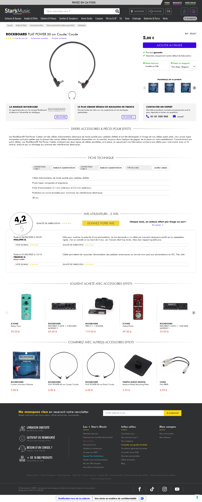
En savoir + (158, 225)
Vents (165, 18)
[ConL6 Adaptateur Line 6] (185, 87)
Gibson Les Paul (33, 475)
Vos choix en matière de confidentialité (115, 498)
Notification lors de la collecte (74, 498)
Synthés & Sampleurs (69, 18)
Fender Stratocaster (48, 475)
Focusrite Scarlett (116, 475)
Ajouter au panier (169, 45)
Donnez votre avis (100, 223)
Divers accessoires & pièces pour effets (60, 25)
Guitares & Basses (13, 18)
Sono (127, 18)
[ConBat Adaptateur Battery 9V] (169, 87)
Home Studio (87, 18)
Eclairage (136, 18)
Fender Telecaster (63, 475)
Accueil (9, 25)
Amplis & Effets (31, 18)
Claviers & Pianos (49, 18)
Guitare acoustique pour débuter (162, 475)
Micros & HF (111, 18)
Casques (99, 18)
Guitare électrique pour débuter (136, 475)
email (180, 116)
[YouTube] (177, 489)
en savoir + (128, 117)
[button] (72, 95)
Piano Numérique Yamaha (101, 479)
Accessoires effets (36, 25)
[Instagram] (164, 489)
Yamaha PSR (103, 475)
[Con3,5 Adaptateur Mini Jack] (153, 87)
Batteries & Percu (152, 18)
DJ (121, 18)
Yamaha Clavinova (89, 475)
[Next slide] (194, 88)
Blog (123, 463)
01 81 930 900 (39, 451)
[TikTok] (152, 489)
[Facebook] (139, 489)
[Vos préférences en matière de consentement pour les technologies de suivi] (197, 497)
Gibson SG (76, 475)
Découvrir (61, 117)
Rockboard (81, 25)
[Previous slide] (145, 88)
